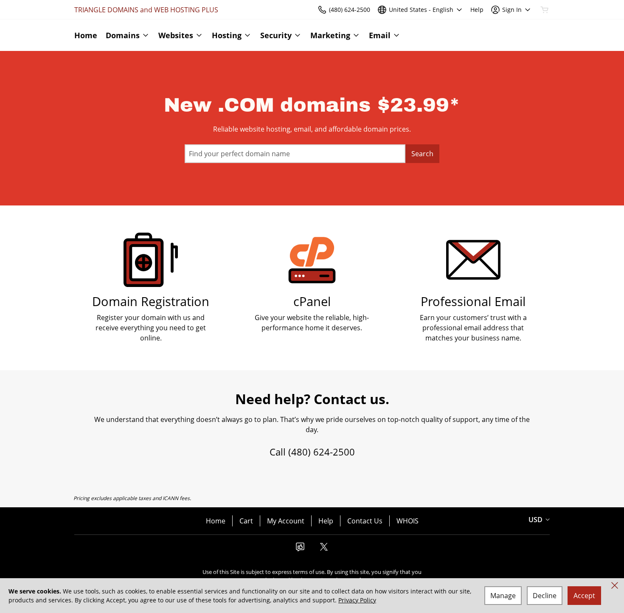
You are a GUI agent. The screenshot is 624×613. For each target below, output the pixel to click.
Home (215, 521)
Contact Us (364, 521)
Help (325, 521)
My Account (285, 521)
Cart (246, 521)
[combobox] (295, 153)
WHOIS (407, 521)
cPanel (312, 301)
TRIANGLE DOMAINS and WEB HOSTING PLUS (146, 9)
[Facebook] (300, 549)
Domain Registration (150, 301)
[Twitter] (324, 549)
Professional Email (473, 301)
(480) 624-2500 (321, 451)
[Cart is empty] (544, 9)
